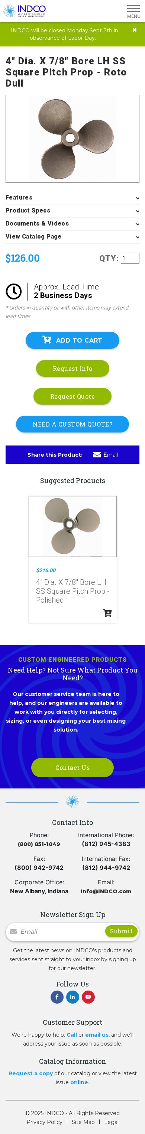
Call (72, 1034)
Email (110, 454)
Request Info (73, 368)
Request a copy (31, 1073)
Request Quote (72, 396)
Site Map (83, 1122)
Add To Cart (79, 340)
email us (97, 1034)
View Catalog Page (34, 236)
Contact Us (72, 767)
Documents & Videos (37, 223)
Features (19, 197)
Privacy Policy (44, 1122)
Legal (111, 1122)
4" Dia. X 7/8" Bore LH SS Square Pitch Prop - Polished (73, 591)
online (79, 1082)
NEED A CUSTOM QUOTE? (72, 424)
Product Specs (28, 210)
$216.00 (45, 570)
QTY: (109, 258)
